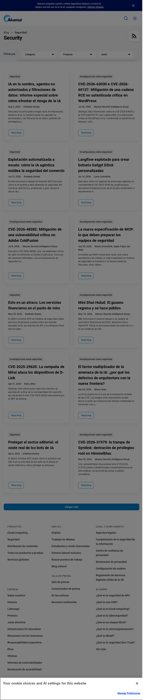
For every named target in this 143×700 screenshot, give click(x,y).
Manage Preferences (128, 693)
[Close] (137, 683)
